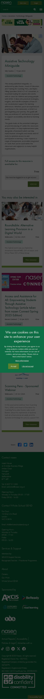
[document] (22, 347)
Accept (13, 366)
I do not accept (27, 366)
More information (22, 360)
